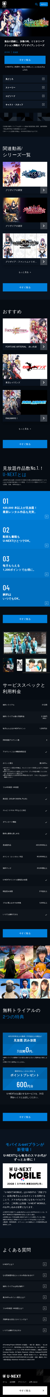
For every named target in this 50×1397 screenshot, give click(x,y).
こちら (25, 69)
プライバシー (22, 1382)
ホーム (5, 1382)
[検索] (36, 4)
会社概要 (12, 1382)
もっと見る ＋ (25, 272)
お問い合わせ (33, 1382)
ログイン (44, 4)
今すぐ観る (25, 59)
